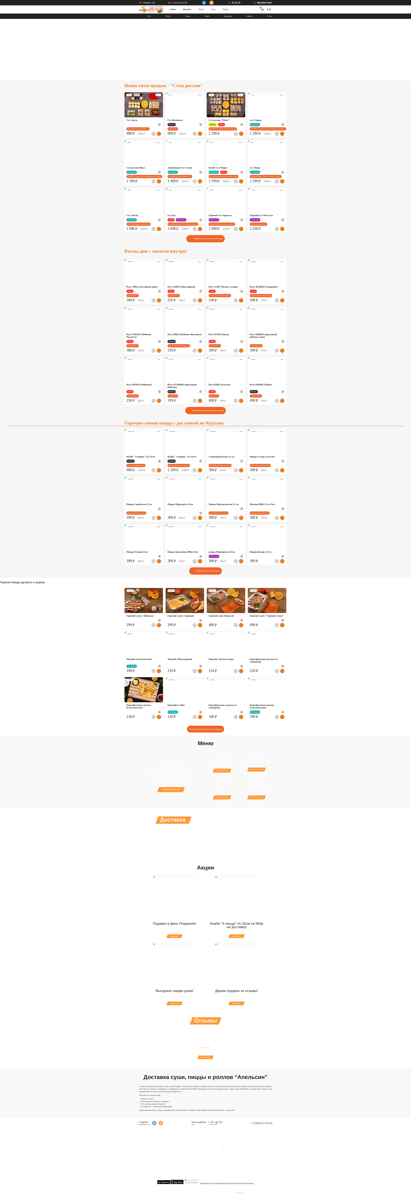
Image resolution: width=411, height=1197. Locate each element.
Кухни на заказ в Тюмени (239, 1192)
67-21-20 (236, 3)
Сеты (213, 9)
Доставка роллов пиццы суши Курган (183, 1143)
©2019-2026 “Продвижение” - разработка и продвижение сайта (187, 1192)
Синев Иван (205, 1047)
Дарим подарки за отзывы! (236, 991)
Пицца (225, 9)
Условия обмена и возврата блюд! (182, 1140)
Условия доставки (176, 1146)
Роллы (201, 9)
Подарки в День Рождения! (174, 923)
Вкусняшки (228, 16)
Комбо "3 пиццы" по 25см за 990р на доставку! (236, 925)
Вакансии (173, 1152)
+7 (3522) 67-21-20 (261, 1123)
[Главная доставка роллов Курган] (152, 9)
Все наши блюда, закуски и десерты (205, 729)
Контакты (173, 1157)
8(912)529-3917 (264, 3)
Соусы (269, 16)
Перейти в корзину (271, 9)
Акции (172, 1155)
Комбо (207, 16)
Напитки (250, 16)
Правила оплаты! (176, 1149)
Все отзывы (205, 1057)
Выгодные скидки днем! (174, 991)
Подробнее (153, 134)
